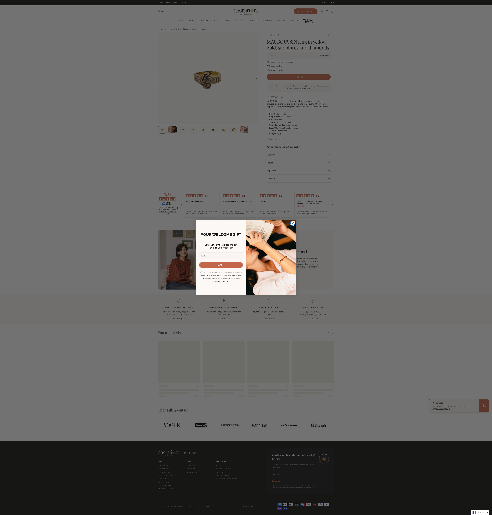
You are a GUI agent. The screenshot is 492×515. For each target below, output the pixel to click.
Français (481, 512)
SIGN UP (221, 264)
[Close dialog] (292, 223)
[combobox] (480, 512)
